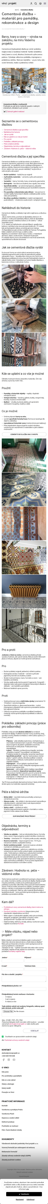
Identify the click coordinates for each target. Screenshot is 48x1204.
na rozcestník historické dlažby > (13, 29)
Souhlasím (25, 1194)
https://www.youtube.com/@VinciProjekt (14, 1060)
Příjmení (27, 957)
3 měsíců (8, 997)
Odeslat (35, 1031)
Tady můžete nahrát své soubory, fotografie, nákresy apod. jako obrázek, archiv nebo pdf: (23, 1007)
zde (27, 1189)
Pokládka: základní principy (14, 141)
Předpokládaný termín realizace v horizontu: (18, 994)
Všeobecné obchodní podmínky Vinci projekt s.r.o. (20, 1143)
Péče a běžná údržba (11, 144)
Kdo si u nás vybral (8, 1080)
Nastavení (20, 1199)
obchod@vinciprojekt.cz (17, 1024)
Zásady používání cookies (11, 1160)
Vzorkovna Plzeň (8, 1114)
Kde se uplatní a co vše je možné (15, 137)
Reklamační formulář (9, 1152)
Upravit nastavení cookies (25, 1172)
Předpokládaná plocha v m (12, 986)
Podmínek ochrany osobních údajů (16, 1040)
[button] (5, 1198)
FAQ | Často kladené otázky (12, 1130)
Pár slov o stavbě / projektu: (12, 974)
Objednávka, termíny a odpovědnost (17, 146)
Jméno (5, 957)
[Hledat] (36, 3)
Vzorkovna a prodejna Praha (12, 1110)
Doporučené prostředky (24, 816)
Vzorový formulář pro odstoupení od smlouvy (18, 1147)
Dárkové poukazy (8, 1122)
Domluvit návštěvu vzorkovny (14, 911)
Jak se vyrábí (8, 134)
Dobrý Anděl (6, 1088)
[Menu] (45, 3)
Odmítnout (30, 1199)
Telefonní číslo (29, 966)
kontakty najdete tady (17, 951)
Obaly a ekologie (8, 1084)
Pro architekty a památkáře (12, 1076)
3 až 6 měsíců (10, 999)
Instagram (8, 1060)
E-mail (4, 966)
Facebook (3, 1060)
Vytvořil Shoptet (24, 1176)
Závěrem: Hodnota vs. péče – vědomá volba (20, 149)
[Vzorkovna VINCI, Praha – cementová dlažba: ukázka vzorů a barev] (24, 80)
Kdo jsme (5, 1072)
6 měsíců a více (10, 1001)
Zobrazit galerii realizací (15, 111)
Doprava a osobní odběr (10, 1118)
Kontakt (21, 924)
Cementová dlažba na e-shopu (24, 434)
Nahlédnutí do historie (12, 132)
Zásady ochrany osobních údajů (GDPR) (16, 1156)
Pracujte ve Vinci (8, 1092)
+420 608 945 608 (8, 1056)
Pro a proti (7, 139)
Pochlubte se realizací (10, 1126)
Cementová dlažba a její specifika (16, 130)
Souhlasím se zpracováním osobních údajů (21, 1037)
